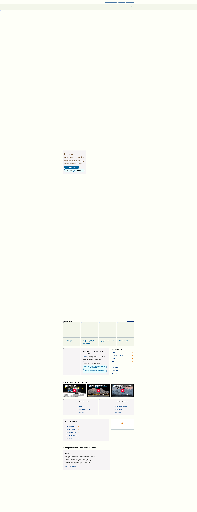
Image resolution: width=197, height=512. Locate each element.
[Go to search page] (131, 7)
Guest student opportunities (130, 2)
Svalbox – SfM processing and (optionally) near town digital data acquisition (94, 367)
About (120, 7)
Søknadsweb (79, 170)
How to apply (69, 170)
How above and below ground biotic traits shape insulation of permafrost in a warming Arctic (94, 371)
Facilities (110, 7)
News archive (130, 321)
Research (87, 7)
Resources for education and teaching (111, 2)
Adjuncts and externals (121, 2)
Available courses (71, 167)
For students (99, 7)
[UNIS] (65, 7)
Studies (76, 7)
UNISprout (85, 356)
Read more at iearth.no (70, 466)
